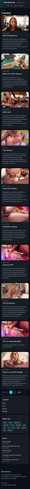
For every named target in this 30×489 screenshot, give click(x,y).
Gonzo (10, 422)
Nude (8, 5)
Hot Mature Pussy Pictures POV (12, 455)
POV (9, 427)
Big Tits (16, 5)
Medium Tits (17, 422)
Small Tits (10, 430)
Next (19, 392)
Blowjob (21, 5)
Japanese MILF (7, 441)
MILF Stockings (7, 450)
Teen (24, 425)
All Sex (5, 422)
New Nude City (9, 2)
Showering (18, 425)
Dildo (18, 427)
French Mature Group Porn (10, 459)
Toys (5, 430)
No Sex (12, 425)
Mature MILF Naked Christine (11, 446)
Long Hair (6, 425)
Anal (12, 5)
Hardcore (24, 427)
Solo (5, 427)
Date (13, 427)
